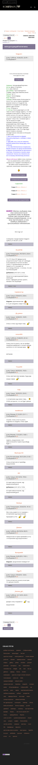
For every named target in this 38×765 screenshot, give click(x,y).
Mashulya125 (19, 453)
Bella (21, 678)
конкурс (31, 684)
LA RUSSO (6, 733)
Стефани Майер (27, 650)
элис (5, 696)
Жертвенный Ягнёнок (27, 690)
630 (17, 479)
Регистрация (12, 2)
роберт (19, 693)
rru (10, 736)
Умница (19, 503)
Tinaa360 (19, 367)
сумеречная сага (8, 684)
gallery (11, 662)
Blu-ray (29, 668)
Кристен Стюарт (8, 656)
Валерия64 (19, 553)
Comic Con (15, 678)
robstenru (26, 733)
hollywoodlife (24, 687)
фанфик (6, 712)
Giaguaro (19, 54)
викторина (23, 730)
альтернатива (29, 708)
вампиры (13, 708)
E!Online (23, 662)
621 (17, 255)
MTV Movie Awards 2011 (23, 712)
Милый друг (15, 653)
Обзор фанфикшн (14, 687)
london (24, 672)
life (4, 727)
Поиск (29, 33)
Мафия (16, 721)
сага (5, 721)
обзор (31, 702)
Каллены (20, 708)
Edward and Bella (20, 699)
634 (17, 577)
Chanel (29, 718)
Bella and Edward (8, 705)
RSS (33, 33)
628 (17, 436)
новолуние (7, 675)
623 (17, 319)
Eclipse (5, 662)
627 (17, 416)
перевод (17, 684)
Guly (19, 390)
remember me (7, 668)
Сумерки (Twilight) (8, 681)
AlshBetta (12, 733)
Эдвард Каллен (21, 659)
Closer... (6, 715)
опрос (28, 696)
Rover (29, 724)
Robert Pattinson (19, 656)
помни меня (26, 665)
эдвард (12, 672)
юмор (5, 687)
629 (17, 458)
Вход (4, 2)
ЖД (31, 687)
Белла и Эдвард (19, 705)
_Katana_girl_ (18, 591)
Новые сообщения (10, 31)
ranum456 (19, 334)
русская (19, 733)
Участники (20, 31)
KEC (19, 473)
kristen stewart (30, 656)
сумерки (18, 650)
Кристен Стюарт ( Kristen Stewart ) (21, 675)
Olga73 (19, 571)
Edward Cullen (19, 681)
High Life (31, 730)
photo (17, 662)
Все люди (21, 696)
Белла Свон (7, 653)
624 (17, 340)
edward (29, 659)
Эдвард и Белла (12, 696)
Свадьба (24, 684)
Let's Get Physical (8, 702)
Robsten (12, 659)
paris (11, 690)
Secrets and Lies (8, 724)
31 (6, 38)
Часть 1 (19, 187)
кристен (6, 690)
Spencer (15, 736)
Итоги (5, 736)
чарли (17, 690)
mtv (20, 665)
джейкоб (6, 708)
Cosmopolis (18, 702)
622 (17, 297)
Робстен (6, 659)
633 (17, 558)
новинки (16, 724)
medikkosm (19, 411)
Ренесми (6, 665)
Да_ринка (19, 313)
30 (4, 38)
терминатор (18, 292)
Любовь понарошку (9, 693)
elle (20, 668)
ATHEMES (27, 744)
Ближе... (12, 712)
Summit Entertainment (20, 718)
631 (17, 508)
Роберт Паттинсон (9, 650)
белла (18, 672)
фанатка (18, 727)
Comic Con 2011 (7, 718)
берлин (22, 715)
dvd (24, 668)
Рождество (26, 693)
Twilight (15, 668)
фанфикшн (10, 727)
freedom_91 (6, 42)
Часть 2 (24, 187)
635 (17, 597)
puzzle (28, 705)
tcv (16, 40)
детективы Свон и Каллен (11, 730)
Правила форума (30, 31)
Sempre (10, 721)
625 (17, 372)
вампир (25, 702)
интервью (13, 665)
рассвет (29, 662)
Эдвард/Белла (14, 715)
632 (17, 533)
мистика (23, 724)
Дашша (19, 527)
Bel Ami (23, 653)
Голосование (7, 678)
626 (17, 395)
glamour (6, 672)
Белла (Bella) (23, 721)
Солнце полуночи (8, 699)
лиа (19, 431)
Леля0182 (19, 250)
